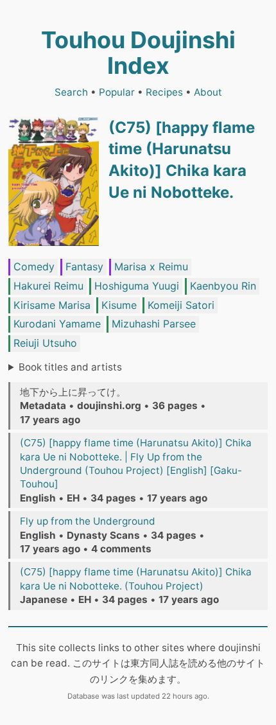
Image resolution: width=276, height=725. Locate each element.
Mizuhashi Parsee (154, 323)
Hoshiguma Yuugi (136, 285)
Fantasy (84, 266)
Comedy (34, 266)
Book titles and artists (70, 367)
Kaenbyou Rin (223, 285)
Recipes (164, 92)
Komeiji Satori (181, 305)
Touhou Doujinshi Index (138, 53)
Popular (117, 92)
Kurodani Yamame (57, 323)
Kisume (119, 305)
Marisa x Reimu (151, 266)
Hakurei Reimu (48, 285)
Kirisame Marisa (52, 305)
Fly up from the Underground (87, 521)
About (208, 92)
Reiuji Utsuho (45, 342)
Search (71, 92)
